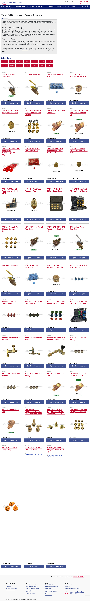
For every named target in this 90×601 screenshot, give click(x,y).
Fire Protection (9, 8)
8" (42, 66)
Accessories (39, 6)
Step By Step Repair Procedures (33, 584)
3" (19, 66)
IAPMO (46, 593)
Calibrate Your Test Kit (11, 588)
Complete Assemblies (19, 6)
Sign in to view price (11, 103)
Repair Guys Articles (30, 590)
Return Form (67, 586)
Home (2, 6)
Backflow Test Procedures (32, 586)
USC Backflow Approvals (51, 590)
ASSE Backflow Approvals (51, 591)
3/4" (27, 61)
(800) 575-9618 (84, 2)
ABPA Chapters (48, 588)
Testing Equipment (49, 6)
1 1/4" (42, 61)
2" (4, 66)
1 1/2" (49, 61)
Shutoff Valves (71, 6)
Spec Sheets (28, 591)
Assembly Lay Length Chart (32, 588)
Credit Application (69, 584)
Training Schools (49, 584)
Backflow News (48, 595)
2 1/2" (12, 66)
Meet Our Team (9, 584)
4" (26, 66)
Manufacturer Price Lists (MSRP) (72, 588)
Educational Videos (30, 593)
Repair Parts (9, 6)
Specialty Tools (31, 6)
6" (34, 66)
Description (5, 19)
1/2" (19, 61)
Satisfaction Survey (10, 590)
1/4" (4, 61)
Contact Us (8, 586)
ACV (2, 8)
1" (34, 61)
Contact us (25, 50)
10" (49, 66)
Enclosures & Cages (61, 6)
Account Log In (84, 4)
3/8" (12, 61)
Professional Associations (51, 586)
